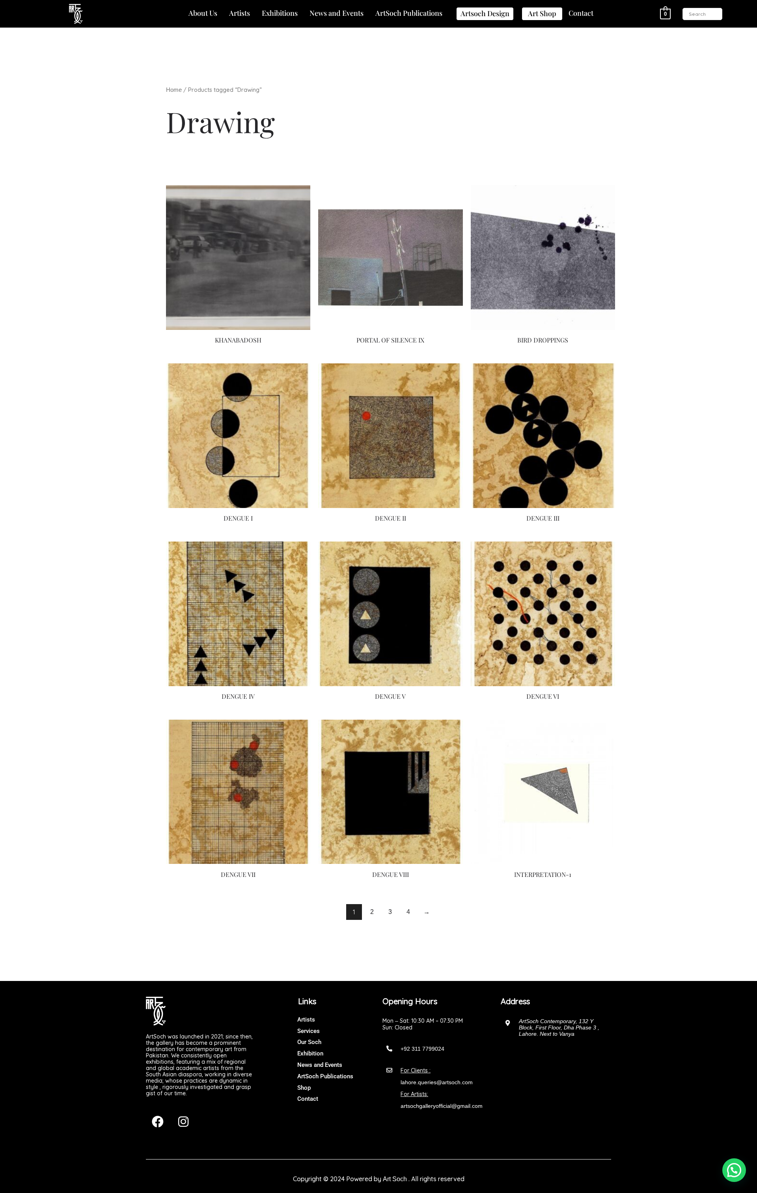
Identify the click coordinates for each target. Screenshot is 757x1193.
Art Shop (542, 13)
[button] (203, 13)
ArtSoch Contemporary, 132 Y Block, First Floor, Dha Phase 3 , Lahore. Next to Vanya (559, 1027)
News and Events (337, 13)
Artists (239, 13)
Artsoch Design (485, 13)
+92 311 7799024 (422, 1049)
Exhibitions (280, 13)
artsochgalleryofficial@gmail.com (442, 1106)
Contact (581, 13)
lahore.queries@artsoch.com (437, 1082)
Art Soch (395, 1179)
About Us (202, 13)
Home (174, 90)
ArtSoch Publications (408, 13)
